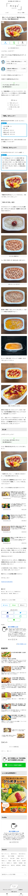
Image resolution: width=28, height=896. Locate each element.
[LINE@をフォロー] (14, 619)
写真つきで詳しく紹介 (15, 107)
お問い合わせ (14, 891)
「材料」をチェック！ (14, 103)
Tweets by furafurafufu (7, 581)
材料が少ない (18, 591)
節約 (11, 593)
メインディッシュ (10, 591)
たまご (4, 591)
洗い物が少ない (5, 593)
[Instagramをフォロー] (7, 616)
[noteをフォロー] (20, 616)
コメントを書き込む (14, 746)
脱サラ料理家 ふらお (13, 627)
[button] (25, 600)
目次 (12, 100)
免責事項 (20, 889)
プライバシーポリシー (7, 889)
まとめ (10, 109)
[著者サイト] (7, 612)
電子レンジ (16, 593)
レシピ (4, 589)
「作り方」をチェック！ (14, 105)
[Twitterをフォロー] (20, 612)
